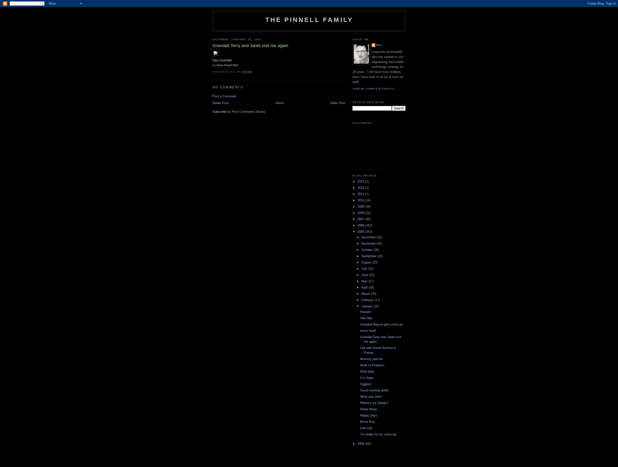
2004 (361, 444)
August (366, 262)
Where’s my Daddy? (374, 403)
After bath (367, 371)
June (365, 275)
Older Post (337, 103)
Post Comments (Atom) (248, 111)
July (364, 268)
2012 (361, 188)
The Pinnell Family (309, 19)
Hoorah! (365, 312)
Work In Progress (372, 365)
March (366, 294)
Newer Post (220, 103)
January (367, 306)
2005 (361, 232)
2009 (361, 206)
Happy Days (368, 415)
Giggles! (366, 384)
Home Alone (368, 409)
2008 (361, 213)
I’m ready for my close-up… (379, 434)
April (365, 287)
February (368, 300)
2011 (361, 194)
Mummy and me (371, 359)
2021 (361, 181)
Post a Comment (224, 96)
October (367, 250)
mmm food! (368, 331)
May (364, 281)
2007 (361, 219)
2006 (361, 225)
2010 (361, 200)
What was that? (371, 396)
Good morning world (374, 390)
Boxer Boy (367, 422)
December (369, 237)
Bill (379, 45)
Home (279, 103)
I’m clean (366, 378)
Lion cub (366, 428)
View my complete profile (373, 88)
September (369, 256)
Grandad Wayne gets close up (381, 324)
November (369, 243)
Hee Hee (366, 318)
